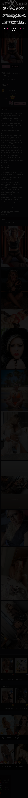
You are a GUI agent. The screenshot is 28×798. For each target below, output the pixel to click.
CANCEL (20, 28)
